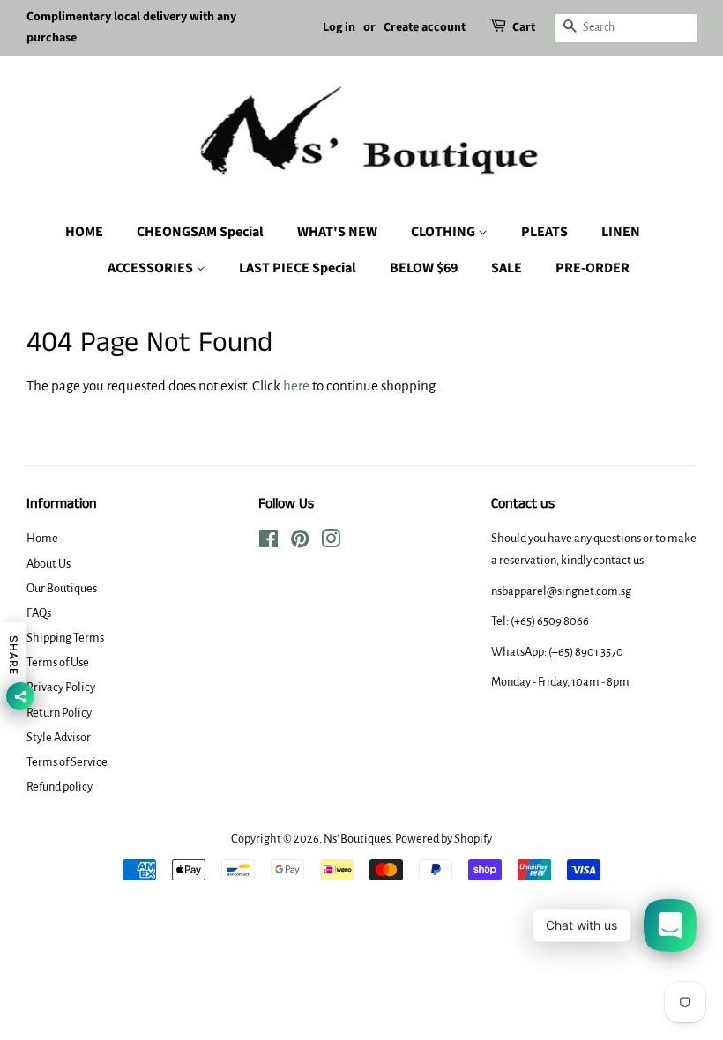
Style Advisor (58, 737)
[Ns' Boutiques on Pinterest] (299, 542)
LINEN (620, 231)
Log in (339, 27)
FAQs (38, 613)
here (296, 385)
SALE (506, 268)
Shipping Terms (65, 637)
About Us (48, 563)
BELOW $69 (424, 268)
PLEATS (544, 231)
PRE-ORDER (592, 268)
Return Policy (59, 712)
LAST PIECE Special (297, 268)
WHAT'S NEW (337, 231)
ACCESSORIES (152, 268)
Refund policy (59, 786)
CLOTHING (444, 231)
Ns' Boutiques (357, 838)
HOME (84, 231)
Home (42, 538)
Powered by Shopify (443, 838)
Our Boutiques (61, 588)
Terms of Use (57, 662)
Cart (523, 27)
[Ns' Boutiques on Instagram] (330, 542)
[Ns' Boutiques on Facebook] (268, 542)
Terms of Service (67, 762)
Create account (425, 27)
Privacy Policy (60, 687)
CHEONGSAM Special (200, 231)
